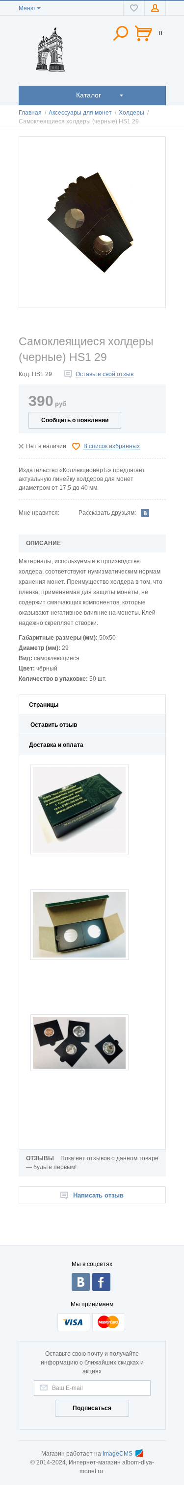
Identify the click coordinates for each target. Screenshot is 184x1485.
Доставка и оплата (56, 745)
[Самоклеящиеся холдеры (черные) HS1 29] (92, 222)
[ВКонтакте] (145, 512)
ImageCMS (117, 1453)
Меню (27, 8)
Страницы (43, 704)
